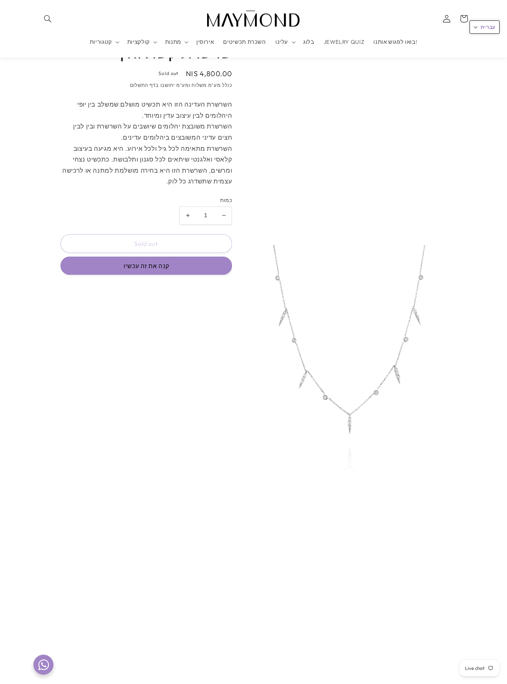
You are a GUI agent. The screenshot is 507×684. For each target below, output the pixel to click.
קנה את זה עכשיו (146, 266)
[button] (47, 18)
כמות (226, 200)
